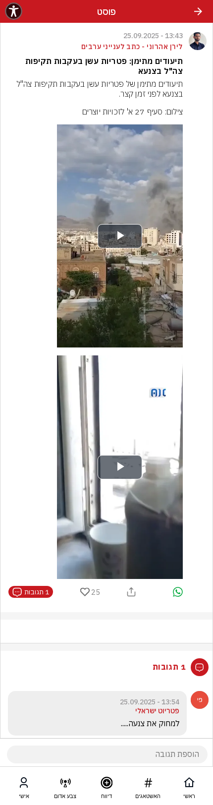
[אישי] (24, 785)
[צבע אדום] (65, 785)
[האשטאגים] (148, 785)
